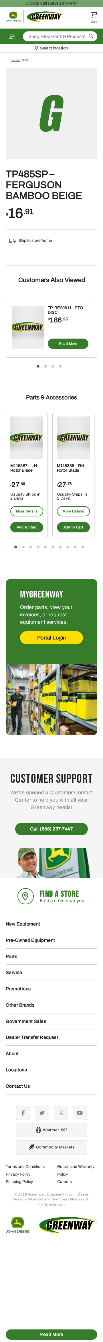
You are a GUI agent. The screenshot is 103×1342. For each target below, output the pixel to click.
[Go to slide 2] (45, 366)
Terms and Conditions (25, 1166)
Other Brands (20, 1005)
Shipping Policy (19, 1182)
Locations (16, 1069)
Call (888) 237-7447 (51, 828)
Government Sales (26, 1021)
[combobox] (60, 36)
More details (26, 511)
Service (14, 972)
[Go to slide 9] (75, 547)
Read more (68, 344)
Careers (64, 1182)
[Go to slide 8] (67, 547)
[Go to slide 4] (60, 366)
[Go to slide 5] (45, 547)
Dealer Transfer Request (32, 1037)
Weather (54, 1130)
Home (15, 60)
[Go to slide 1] (38, 366)
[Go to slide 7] (60, 547)
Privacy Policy (18, 1174)
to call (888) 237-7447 (51, 3)
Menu (13, 38)
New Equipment (23, 924)
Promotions (18, 988)
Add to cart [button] (27, 527)
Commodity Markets (55, 1147)
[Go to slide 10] (82, 547)
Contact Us (18, 1086)
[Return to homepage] (35, 21)
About (12, 1053)
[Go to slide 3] (53, 366)
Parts (11, 956)
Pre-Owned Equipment (30, 940)
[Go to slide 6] (53, 547)
